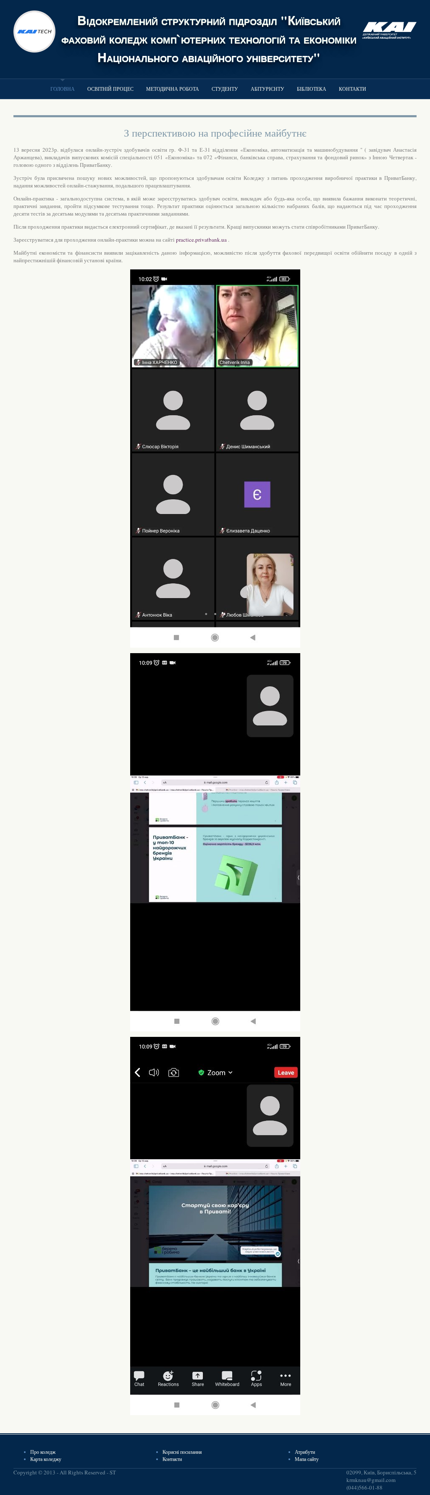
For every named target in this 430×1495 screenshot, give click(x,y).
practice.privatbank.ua (201, 239)
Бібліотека (311, 88)
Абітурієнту (267, 88)
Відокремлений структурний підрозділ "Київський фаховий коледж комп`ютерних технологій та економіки (209, 29)
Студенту (225, 88)
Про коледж (42, 1451)
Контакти (352, 88)
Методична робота (172, 88)
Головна (62, 88)
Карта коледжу (45, 1458)
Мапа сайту (307, 1458)
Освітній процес (110, 88)
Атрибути (305, 1451)
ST (113, 1472)
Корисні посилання (182, 1451)
